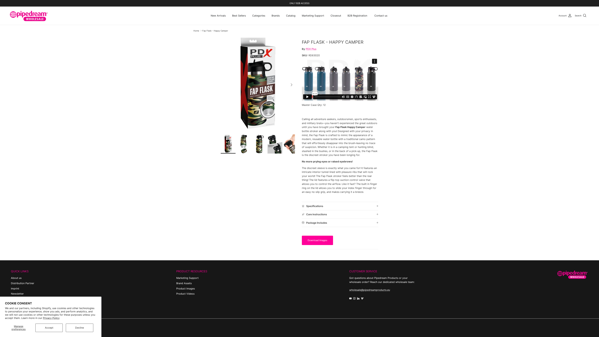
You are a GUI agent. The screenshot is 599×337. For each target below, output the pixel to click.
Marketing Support (313, 15)
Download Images (317, 240)
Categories (258, 15)
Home (196, 30)
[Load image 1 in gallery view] (258, 83)
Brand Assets (184, 283)
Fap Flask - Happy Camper (215, 30)
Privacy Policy (51, 318)
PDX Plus (311, 49)
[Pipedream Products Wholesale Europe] (28, 16)
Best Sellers (239, 15)
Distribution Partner (22, 283)
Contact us (380, 15)
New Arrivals (218, 15)
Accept (49, 327)
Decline (79, 327)
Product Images (185, 288)
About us (16, 277)
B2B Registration (357, 15)
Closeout (336, 15)
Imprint (15, 288)
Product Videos (185, 293)
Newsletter (17, 293)
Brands (276, 15)
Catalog (290, 15)
